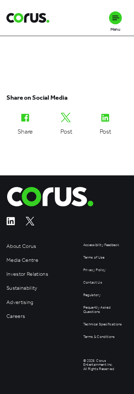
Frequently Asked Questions (96, 310)
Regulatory (92, 295)
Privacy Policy (94, 270)
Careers (15, 316)
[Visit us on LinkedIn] (10, 223)
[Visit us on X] (30, 223)
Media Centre (22, 260)
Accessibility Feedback (101, 245)
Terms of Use (94, 258)
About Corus (21, 246)
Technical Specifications (102, 324)
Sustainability (22, 288)
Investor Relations (27, 274)
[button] (115, 17)
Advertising (20, 302)
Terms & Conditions (99, 337)
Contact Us (92, 283)
